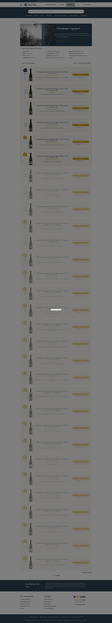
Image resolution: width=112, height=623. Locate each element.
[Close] (59, 310)
